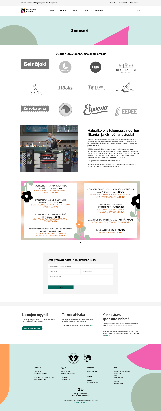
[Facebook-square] (79, 389)
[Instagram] (82, 389)
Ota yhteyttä (99, 11)
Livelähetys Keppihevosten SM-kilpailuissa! (45, 3)
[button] (23, 211)
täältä (91, 325)
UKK (109, 11)
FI (137, 11)
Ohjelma (52, 11)
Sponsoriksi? (134, 3)
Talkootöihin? (122, 3)
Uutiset (112, 3)
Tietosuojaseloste (80, 402)
